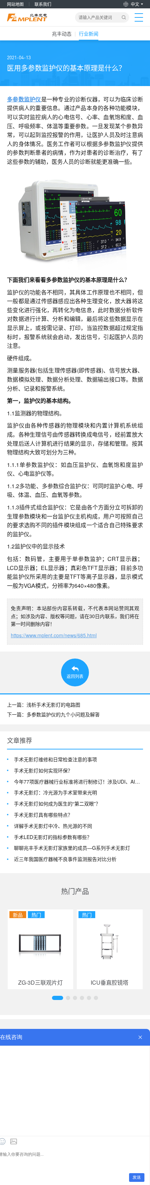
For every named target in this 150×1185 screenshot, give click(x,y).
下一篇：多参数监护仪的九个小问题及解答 (53, 714)
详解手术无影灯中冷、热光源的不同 (53, 826)
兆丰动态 (62, 33)
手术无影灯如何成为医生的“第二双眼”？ (57, 804)
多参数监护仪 (24, 99)
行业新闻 (88, 33)
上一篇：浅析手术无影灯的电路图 (43, 704)
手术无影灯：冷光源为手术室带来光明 (55, 792)
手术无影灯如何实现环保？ (43, 771)
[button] (57, 998)
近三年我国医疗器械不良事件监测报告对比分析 (65, 859)
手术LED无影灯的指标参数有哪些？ (53, 837)
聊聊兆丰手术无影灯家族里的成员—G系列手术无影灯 (72, 848)
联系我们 (43, 4)
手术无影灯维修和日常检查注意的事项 (55, 759)
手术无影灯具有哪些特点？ (43, 815)
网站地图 (15, 4)
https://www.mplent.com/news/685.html (54, 635)
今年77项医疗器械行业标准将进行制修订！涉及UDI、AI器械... (78, 782)
